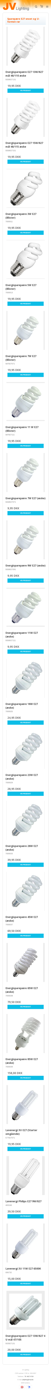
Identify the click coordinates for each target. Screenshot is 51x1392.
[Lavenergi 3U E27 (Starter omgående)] (25, 1105)
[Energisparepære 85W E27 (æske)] (25, 1034)
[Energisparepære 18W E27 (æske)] (25, 679)
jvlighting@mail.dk (27, 1379)
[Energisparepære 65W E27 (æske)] (25, 963)
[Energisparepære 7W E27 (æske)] (25, 473)
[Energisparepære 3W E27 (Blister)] (25, 189)
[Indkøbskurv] (41, 7)
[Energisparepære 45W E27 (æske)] (25, 892)
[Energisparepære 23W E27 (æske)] (25, 750)
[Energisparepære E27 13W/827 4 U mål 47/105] (25, 1311)
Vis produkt (25, 90)
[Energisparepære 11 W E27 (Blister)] (25, 402)
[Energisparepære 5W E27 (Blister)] (25, 260)
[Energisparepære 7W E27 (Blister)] (25, 331)
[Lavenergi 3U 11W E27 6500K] (25, 1244)
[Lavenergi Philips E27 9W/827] (25, 1176)
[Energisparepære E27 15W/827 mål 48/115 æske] (25, 118)
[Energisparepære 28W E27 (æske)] (25, 821)
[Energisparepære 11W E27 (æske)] (25, 608)
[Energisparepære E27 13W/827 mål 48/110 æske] (25, 47)
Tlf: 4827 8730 (28, 1376)
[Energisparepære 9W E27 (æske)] (25, 540)
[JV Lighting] (16, 7)
